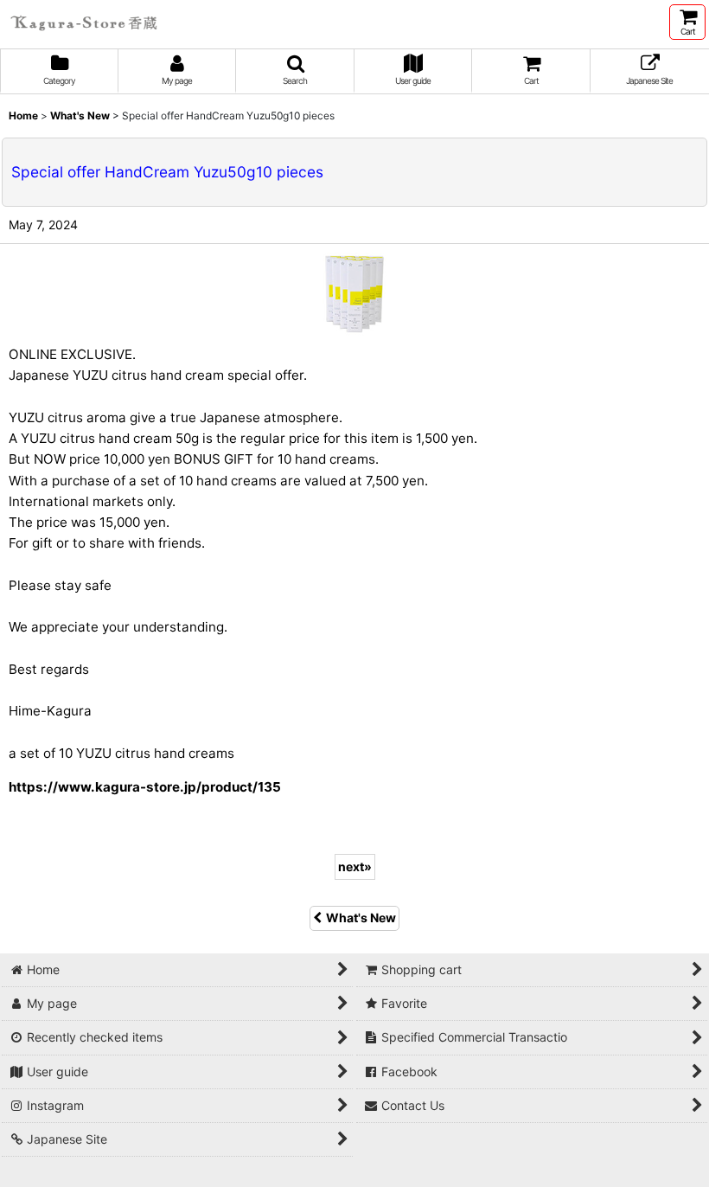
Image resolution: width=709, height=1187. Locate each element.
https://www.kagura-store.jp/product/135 (145, 787)
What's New (361, 917)
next (355, 866)
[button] (295, 71)
